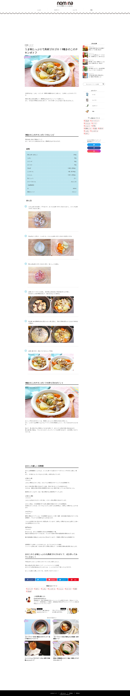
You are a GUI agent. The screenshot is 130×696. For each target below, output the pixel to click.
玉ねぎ (29, 591)
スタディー (56, 10)
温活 (75, 589)
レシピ (39, 10)
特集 (91, 10)
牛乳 (94, 126)
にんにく (87, 126)
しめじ (44, 589)
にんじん (60, 589)
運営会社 (78, 693)
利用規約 (71, 693)
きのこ (37, 589)
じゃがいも (52, 589)
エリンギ (30, 589)
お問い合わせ (63, 693)
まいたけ (68, 589)
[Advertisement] (65, 28)
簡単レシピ (88, 128)
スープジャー (95, 121)
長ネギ (101, 128)
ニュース (75, 10)
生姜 (95, 128)
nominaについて (53, 693)
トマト (95, 123)
